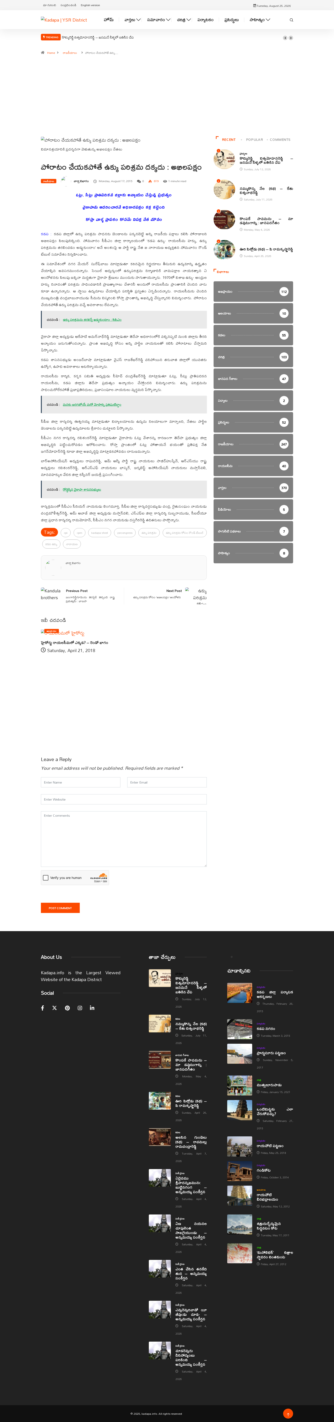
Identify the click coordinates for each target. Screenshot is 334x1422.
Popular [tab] (254, 139)
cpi (65, 533)
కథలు (242, 183)
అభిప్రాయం (52, 631)
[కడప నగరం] (239, 1029)
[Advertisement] (167, 97)
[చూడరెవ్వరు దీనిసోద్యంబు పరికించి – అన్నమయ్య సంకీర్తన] (160, 1350)
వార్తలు (130, 19)
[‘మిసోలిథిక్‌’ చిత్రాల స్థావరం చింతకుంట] (239, 1253)
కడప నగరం (266, 1028)
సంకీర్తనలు (179, 1173)
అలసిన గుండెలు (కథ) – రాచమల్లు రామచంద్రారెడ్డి (191, 1141)
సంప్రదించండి (68, 5)
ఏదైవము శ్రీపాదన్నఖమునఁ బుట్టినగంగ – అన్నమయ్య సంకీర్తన (191, 1184)
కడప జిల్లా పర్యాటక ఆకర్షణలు (275, 994)
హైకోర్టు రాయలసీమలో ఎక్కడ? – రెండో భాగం (74, 642)
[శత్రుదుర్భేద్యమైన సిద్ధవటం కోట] (239, 1224)
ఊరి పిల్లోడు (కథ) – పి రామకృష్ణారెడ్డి (266, 249)
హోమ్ (109, 19)
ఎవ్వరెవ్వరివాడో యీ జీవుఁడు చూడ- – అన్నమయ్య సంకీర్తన (191, 1314)
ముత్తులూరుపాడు (269, 1084)
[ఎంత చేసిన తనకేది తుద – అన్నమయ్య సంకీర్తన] (160, 1269)
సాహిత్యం (257, 19)
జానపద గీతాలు (246, 214)
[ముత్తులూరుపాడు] (239, 1086)
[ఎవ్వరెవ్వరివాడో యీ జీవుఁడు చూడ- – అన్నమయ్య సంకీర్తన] (160, 1309)
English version (90, 5)
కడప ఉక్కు (51, 544)
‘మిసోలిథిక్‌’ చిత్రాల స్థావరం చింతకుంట (275, 1255)
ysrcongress (124, 533)
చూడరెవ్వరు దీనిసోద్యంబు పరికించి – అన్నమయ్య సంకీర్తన (191, 1357)
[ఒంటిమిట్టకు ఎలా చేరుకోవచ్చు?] (239, 1110)
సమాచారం (156, 19)
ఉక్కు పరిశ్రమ (149, 533)
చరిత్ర (181, 19)
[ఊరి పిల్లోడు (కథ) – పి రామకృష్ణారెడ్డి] (160, 1101)
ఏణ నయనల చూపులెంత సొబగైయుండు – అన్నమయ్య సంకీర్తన (191, 1230)
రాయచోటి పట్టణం (270, 1145)
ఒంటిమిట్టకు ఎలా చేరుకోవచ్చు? (275, 1111)
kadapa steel (99, 533)
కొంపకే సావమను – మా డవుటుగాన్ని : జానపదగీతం (266, 220)
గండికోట (264, 1170)
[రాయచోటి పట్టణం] (239, 1146)
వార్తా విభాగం (81, 181)
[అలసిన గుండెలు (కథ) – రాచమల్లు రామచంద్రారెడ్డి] (160, 1137)
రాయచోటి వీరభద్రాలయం (267, 1197)
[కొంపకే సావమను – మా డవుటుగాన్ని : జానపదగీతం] (160, 1060)
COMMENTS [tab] (280, 139)
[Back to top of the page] (288, 1415)
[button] (285, 38)
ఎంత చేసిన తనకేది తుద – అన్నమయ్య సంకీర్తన (191, 1273)
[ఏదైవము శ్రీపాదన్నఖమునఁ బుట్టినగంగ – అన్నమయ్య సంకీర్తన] (160, 1178)
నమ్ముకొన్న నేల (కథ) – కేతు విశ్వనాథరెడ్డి (266, 190)
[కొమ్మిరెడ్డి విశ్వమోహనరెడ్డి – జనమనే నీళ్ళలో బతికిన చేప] (160, 978)
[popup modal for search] (291, 19)
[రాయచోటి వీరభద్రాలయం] (239, 1196)
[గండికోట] (239, 1171)
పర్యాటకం (205, 19)
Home (51, 53)
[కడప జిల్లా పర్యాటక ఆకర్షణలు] (239, 993)
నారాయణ (72, 544)
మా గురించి (49, 5)
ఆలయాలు (261, 1189)
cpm (79, 533)
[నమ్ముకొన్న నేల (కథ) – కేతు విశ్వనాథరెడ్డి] (160, 1023)
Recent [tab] (229, 139)
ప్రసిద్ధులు (231, 19)
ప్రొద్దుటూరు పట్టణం (271, 1052)
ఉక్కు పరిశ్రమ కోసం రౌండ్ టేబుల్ (185, 533)
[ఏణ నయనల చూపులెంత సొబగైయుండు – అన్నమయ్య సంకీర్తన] (160, 1223)
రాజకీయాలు (70, 53)
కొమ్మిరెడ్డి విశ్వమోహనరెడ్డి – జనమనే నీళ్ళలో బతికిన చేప (98, 37)
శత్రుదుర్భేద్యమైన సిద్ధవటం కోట (269, 1226)
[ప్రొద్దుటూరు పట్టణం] (239, 1054)
